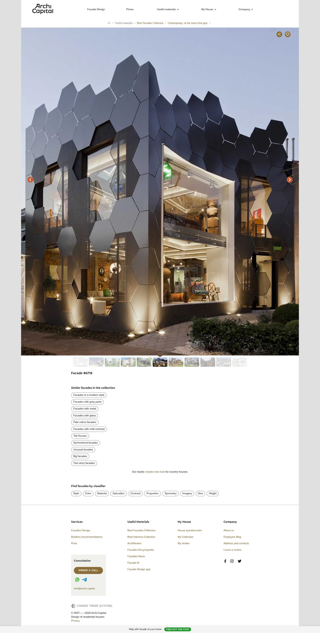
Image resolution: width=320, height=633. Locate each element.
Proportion (152, 493)
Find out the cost (177, 629)
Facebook (225, 561)
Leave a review (232, 549)
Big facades (80, 456)
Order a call (88, 570)
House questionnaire (190, 530)
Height (212, 493)
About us (229, 530)
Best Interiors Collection (141, 536)
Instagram (231, 561)
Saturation (119, 493)
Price (74, 543)
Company (244, 9)
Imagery (187, 493)
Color (88, 493)
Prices (130, 9)
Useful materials (166, 9)
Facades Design (80, 530)
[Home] (109, 23)
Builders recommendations (86, 536)
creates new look (155, 471)
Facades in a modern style (88, 394)
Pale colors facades (84, 422)
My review (183, 543)
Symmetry (170, 493)
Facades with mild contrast (89, 428)
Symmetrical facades (85, 442)
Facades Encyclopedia (140, 549)
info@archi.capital (84, 588)
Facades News (136, 556)
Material (102, 493)
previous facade (30, 179)
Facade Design (96, 9)
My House (207, 9)
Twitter (239, 561)
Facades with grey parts (87, 401)
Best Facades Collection (141, 530)
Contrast (136, 493)
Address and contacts (236, 543)
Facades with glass (84, 415)
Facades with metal (84, 408)
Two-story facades (84, 462)
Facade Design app (138, 569)
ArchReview (134, 543)
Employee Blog (232, 536)
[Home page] (42, 13)
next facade (289, 179)
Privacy (75, 620)
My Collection (185, 536)
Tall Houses (80, 435)
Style (76, 493)
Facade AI (133, 562)
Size (200, 493)
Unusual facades (83, 449)
